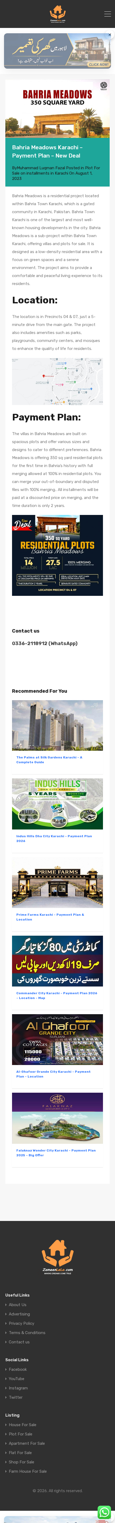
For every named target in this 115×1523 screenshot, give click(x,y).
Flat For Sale (20, 1453)
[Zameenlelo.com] (58, 21)
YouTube (16, 1379)
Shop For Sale (21, 1462)
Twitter (15, 1398)
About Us (17, 1305)
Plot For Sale (20, 1434)
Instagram (18, 1388)
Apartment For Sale (27, 1444)
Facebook (18, 1370)
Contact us (19, 1342)
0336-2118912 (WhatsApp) (45, 643)
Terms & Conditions (27, 1333)
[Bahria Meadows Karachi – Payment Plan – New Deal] (57, 108)
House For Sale (22, 1425)
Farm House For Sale (28, 1472)
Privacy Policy (21, 1324)
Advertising (19, 1314)
